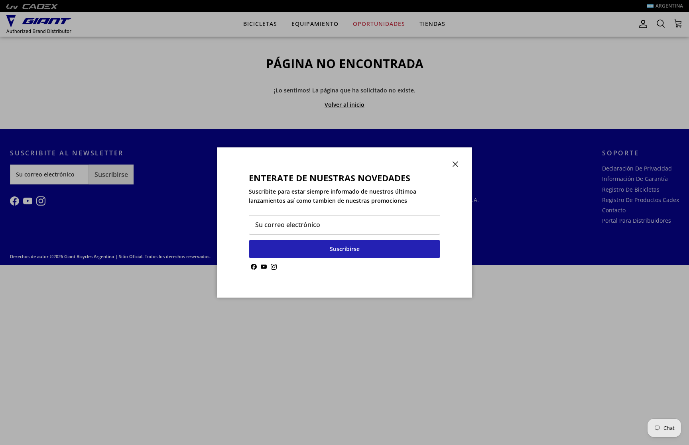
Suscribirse (345, 249)
